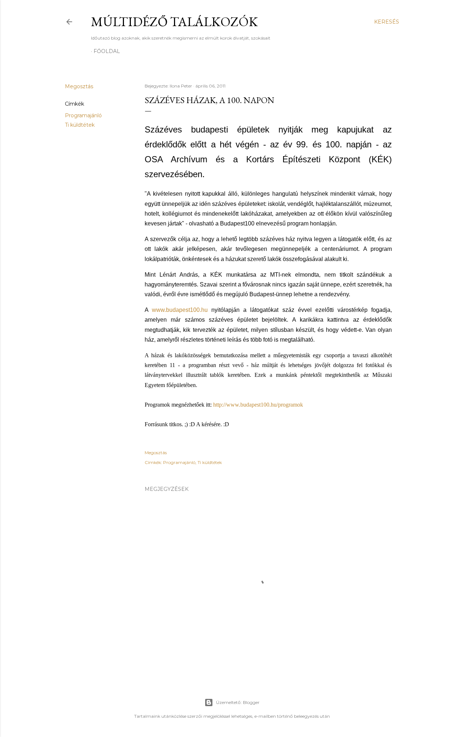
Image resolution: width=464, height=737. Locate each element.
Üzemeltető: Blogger (238, 702)
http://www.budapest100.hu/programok (258, 405)
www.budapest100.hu (180, 310)
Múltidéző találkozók (174, 21)
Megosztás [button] (79, 86)
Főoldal (107, 51)
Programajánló (83, 115)
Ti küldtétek (80, 125)
